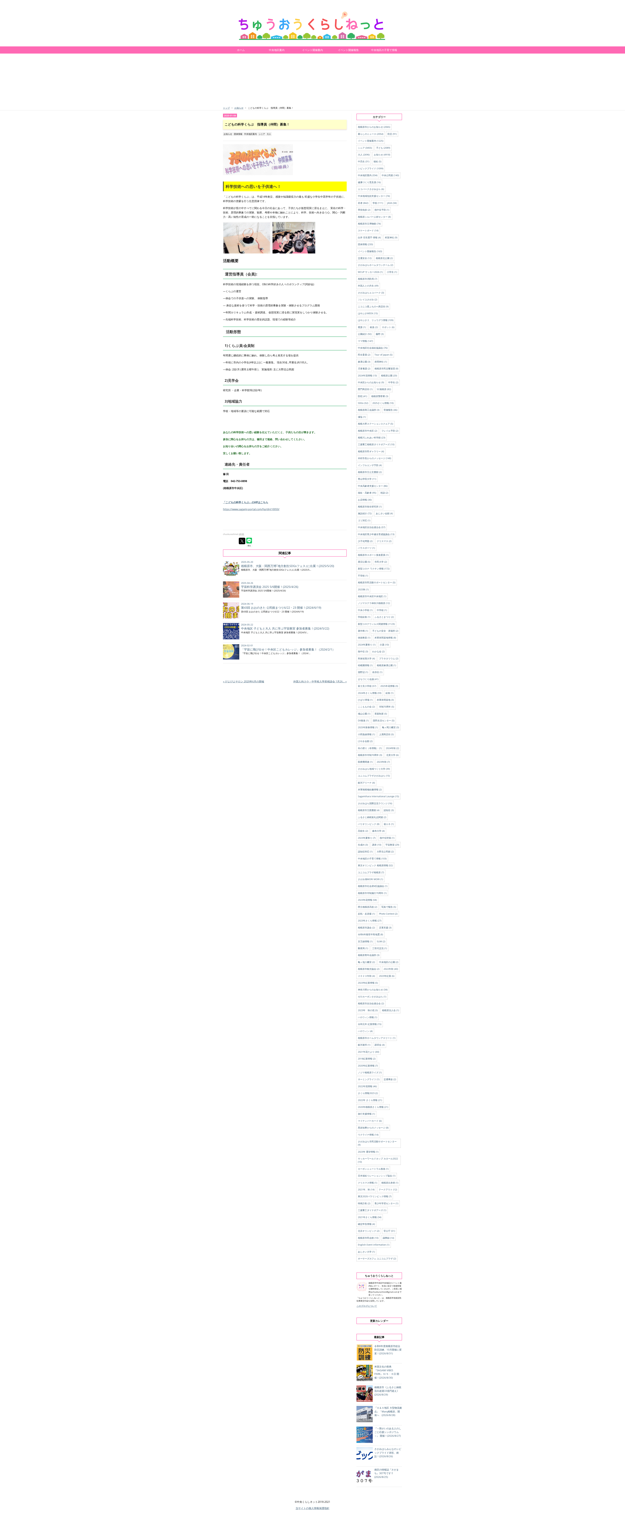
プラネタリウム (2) (388, 658)
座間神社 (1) (381, 361)
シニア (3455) (365, 147)
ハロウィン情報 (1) (367, 1017)
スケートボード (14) (368, 230)
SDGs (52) (363, 403)
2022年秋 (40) (391, 968)
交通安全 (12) (365, 258)
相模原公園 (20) (389, 375)
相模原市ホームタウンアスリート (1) (376, 1037)
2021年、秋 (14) (366, 1189)
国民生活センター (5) (383, 720)
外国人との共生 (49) (368, 285)
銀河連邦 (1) (364, 1044)
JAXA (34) (392, 202)
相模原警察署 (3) (379, 396)
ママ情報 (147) (365, 341)
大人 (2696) (364, 154)
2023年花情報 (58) (367, 899)
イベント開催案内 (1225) (370, 140)
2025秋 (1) (363, 589)
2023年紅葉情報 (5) (368, 982)
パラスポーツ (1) (366, 547)
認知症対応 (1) (365, 851)
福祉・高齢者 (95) (367, 492)
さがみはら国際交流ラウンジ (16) (375, 803)
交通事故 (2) (390, 1079)
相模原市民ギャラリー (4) (371, 451)
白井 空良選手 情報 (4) (369, 237)
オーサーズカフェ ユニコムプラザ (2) (377, 1258)
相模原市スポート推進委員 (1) (373, 554)
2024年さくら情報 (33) (369, 692)
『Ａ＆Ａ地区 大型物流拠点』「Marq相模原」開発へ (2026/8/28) (388, 1411)
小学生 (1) (392, 272)
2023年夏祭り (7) (366, 837)
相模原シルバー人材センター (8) (374, 216)
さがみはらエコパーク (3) (371, 292)
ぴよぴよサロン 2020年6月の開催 (243, 681)
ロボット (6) (388, 327)
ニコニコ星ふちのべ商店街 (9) (373, 306)
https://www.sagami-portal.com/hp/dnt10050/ (251, 509)
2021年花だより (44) (368, 1051)
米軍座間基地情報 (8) (385, 637)
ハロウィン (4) (365, 1031)
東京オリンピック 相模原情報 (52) (375, 865)
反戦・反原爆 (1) (366, 913)
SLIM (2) (381, 941)
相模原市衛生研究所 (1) (370, 506)
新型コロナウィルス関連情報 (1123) (376, 623)
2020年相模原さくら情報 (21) (373, 1106)
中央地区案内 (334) (367, 175)
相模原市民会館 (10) (368, 1237)
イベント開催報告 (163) (370, 251)
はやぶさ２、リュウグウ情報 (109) (375, 320)
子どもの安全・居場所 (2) (385, 630)
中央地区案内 (277, 50)
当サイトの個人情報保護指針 (312, 1508)
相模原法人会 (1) (390, 1010)
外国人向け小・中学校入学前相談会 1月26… (320, 681)
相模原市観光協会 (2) (368, 968)
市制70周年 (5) (386, 706)
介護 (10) (384, 644)
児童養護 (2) (364, 368)
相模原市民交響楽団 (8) (386, 368)
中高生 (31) (363, 161)
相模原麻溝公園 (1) (386, 665)
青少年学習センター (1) (386, 1203)
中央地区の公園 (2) (388, 962)
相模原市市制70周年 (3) (370, 755)
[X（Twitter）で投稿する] (242, 541)
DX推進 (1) (363, 720)
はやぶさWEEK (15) (368, 313)
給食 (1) (389, 692)
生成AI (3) (363, 844)
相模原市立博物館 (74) (369, 223)
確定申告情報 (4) (366, 1224)
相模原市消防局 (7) (367, 278)
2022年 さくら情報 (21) (370, 1100)
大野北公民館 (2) (385, 851)
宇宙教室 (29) (392, 844)
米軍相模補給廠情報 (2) (370, 789)
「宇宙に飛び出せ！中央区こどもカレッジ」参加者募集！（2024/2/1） (288, 649)
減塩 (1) (362, 416)
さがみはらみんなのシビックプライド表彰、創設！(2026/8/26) (387, 1452)
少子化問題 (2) (365, 541)
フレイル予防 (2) (389, 430)
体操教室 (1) (364, 637)
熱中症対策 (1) (387, 837)
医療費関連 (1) (365, 761)
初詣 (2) (384, 492)
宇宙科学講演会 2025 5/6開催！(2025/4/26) (269, 587)
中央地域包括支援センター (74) (374, 195)
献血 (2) (374, 327)
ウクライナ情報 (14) (368, 1134)
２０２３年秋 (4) (366, 975)
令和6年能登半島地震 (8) (370, 934)
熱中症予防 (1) (382, 209)
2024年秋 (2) (392, 748)
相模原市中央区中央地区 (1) (372, 596)
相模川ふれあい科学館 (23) (371, 437)
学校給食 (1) (364, 616)
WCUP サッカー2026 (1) (370, 272)
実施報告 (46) (390, 409)
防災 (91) (392, 133)
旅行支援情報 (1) (366, 1113)
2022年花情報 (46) (367, 1086)
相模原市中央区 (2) (367, 430)
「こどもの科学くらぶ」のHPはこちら (245, 502)
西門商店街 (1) (365, 389)
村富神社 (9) (391, 237)
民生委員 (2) (364, 354)
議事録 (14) (388, 1237)
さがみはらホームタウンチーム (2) (375, 265)
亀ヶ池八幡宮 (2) (366, 962)
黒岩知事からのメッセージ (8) (373, 1127)
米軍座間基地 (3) (385, 699)
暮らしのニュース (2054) (370, 133)
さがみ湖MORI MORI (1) (370, 879)
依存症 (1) (377, 672)
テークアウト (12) (388, 1189)
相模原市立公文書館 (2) (370, 472)
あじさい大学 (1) (366, 1251)
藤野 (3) (380, 334)
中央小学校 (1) (365, 610)
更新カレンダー (379, 1321)
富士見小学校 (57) (367, 685)
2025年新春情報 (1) (368, 727)
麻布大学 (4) (378, 830)
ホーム (241, 50)
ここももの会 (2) (366, 706)
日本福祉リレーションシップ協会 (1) (376, 1175)
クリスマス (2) (384, 541)
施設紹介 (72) (365, 513)
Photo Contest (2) (388, 913)
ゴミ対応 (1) (364, 520)
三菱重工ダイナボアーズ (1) (372, 1210)
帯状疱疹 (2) (364, 209)
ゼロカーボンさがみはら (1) (372, 996)
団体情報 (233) (365, 244)
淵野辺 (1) (363, 672)
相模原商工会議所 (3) (368, 409)
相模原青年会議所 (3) (368, 955)
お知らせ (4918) (382, 154)
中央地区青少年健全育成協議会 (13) (376, 534)
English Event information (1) (373, 1244)
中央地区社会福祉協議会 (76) (373, 347)
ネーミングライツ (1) (368, 1079)
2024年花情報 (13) (367, 375)
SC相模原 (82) (384, 389)
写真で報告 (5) (388, 906)
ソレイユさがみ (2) (367, 299)
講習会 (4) (380, 1044)
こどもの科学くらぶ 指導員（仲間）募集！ (257, 124)
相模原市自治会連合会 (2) (371, 1003)
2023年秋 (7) (383, 761)
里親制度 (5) (381, 713)
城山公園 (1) (364, 713)
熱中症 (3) (363, 651)
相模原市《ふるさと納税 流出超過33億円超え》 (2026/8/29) (388, 1391)
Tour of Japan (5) (383, 354)
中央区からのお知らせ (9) (371, 382)
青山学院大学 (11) (367, 478)
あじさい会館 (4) (384, 513)
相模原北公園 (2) (384, 258)
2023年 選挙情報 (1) (368, 1151)
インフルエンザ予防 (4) (370, 465)
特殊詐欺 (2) (364, 1203)
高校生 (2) (363, 830)
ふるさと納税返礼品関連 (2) (372, 817)
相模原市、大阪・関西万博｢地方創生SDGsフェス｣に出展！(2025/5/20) (287, 566)
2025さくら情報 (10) (383, 403)
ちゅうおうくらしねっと (250, 10)
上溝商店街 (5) (386, 734)
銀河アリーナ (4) (366, 782)
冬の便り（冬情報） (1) (370, 748)
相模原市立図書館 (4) (368, 810)
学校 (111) (378, 202)
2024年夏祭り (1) (366, 644)
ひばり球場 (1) (365, 699)
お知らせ (228, 134)
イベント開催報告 (348, 50)
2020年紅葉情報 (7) (368, 1065)
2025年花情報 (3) (389, 685)
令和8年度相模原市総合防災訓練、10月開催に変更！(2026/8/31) (388, 1349)
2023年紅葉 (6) (386, 975)
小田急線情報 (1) (366, 734)
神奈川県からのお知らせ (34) (373, 989)
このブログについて (366, 1305)
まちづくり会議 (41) (368, 679)
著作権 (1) (363, 630)
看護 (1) (362, 327)
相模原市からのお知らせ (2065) (374, 126)
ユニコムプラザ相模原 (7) (371, 872)
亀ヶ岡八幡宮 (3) (390, 727)
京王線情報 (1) (365, 941)
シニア (262, 134)
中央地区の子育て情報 (384, 50)
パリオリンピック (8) (368, 824)
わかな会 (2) (378, 651)
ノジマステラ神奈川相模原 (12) (374, 603)
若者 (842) (363, 202)
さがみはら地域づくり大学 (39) (374, 768)
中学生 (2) (393, 382)
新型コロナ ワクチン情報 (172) (373, 568)
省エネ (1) (389, 824)
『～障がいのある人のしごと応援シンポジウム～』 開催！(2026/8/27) (387, 1432)
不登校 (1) (363, 575)
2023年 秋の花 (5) (368, 1010)
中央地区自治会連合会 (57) (371, 527)
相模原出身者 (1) (389, 1182)
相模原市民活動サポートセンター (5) (376, 582)
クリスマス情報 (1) (367, 1182)
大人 (269, 134)
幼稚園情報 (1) (365, 665)
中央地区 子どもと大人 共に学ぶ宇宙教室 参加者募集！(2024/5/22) (285, 628)
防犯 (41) (362, 396)
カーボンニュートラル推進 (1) (373, 1168)
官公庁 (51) (389, 1230)
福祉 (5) (377, 161)
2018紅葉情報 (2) (366, 1058)
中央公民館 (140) (390, 175)
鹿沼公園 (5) (364, 561)
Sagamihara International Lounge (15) (378, 796)
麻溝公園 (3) (364, 361)
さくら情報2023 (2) (368, 1093)
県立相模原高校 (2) (367, 906)
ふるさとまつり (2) (384, 616)
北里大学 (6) (392, 755)
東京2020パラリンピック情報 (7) (374, 1196)
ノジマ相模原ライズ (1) (370, 1072)
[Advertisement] (312, 81)
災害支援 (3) (385, 927)
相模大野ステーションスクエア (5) (375, 423)
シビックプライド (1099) (370, 168)
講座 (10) (376, 844)
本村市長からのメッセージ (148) (374, 458)
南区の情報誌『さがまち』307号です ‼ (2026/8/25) (386, 1473)
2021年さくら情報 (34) (369, 1217)
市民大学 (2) (381, 561)
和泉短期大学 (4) (366, 658)
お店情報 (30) (365, 499)
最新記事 (379, 1337)
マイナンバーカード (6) (370, 1120)
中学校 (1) (382, 610)
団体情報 (238, 134)
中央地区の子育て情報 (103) (372, 858)
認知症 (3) (389, 810)
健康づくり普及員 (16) (369, 182)
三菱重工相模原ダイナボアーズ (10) (376, 444)
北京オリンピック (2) (368, 1230)
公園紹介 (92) (365, 334)
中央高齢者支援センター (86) (373, 485)
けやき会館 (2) (365, 741)
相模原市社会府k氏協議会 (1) (372, 886)
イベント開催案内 (312, 50)
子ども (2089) (383, 147)
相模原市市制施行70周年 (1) (372, 893)
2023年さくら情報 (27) (369, 920)
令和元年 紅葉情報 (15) (369, 1024)
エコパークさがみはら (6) (371, 189)
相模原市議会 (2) (366, 927)
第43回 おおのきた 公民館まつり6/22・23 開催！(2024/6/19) (281, 608)
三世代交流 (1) (379, 948)
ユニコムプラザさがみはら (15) (374, 775)
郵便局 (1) (363, 948)
